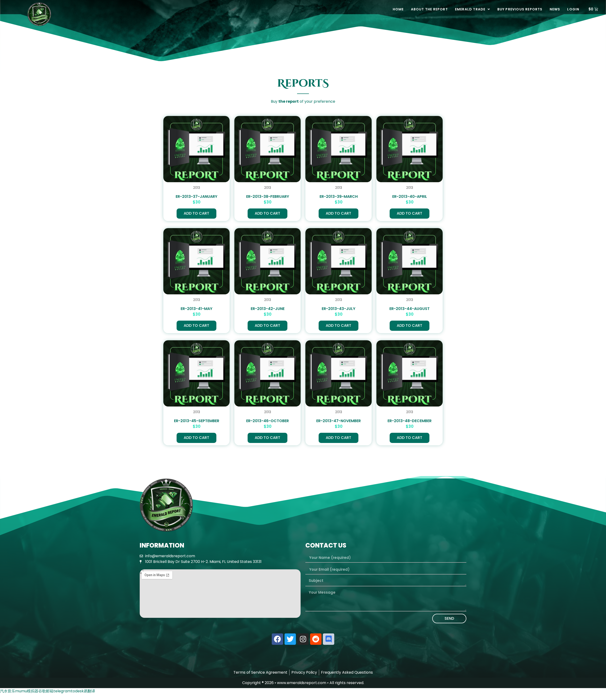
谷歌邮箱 (45, 691)
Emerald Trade (470, 9)
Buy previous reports (520, 9)
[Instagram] (303, 639)
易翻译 (89, 691)
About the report (429, 9)
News (555, 9)
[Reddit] (315, 639)
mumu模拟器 (26, 691)
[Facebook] (277, 639)
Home (398, 9)
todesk (77, 691)
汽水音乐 (7, 691)
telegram (62, 691)
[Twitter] (290, 639)
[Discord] (328, 639)
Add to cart (196, 213)
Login (573, 9)
